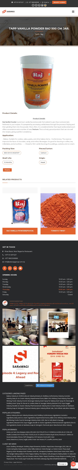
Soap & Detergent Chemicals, (40, 425)
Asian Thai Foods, (17, 459)
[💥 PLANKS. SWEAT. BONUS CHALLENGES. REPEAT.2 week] (20, 327)
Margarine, (30, 437)
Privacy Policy (8, 462)
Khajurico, (63, 456)
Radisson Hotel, (40, 449)
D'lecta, (20, 437)
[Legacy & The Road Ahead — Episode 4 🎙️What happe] (20, 364)
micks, (8, 432)
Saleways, (44, 459)
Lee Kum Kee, (15, 432)
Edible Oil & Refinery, (51, 398)
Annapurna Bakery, (57, 454)
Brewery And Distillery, (35, 415)
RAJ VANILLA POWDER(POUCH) (19, 231)
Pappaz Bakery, (34, 454)
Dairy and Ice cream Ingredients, (25, 418)
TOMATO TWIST (58, 231)
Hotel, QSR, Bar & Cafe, (45, 420)
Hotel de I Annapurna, (40, 451)
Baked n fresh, (24, 454)
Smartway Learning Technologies (54, 464)
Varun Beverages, (57, 446)
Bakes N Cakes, (68, 454)
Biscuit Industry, (30, 396)
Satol (60, 439)
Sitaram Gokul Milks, (28, 449)
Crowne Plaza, (62, 449)
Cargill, (25, 439)
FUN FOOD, (21, 435)
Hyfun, (28, 432)
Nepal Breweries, (35, 446)
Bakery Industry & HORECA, (15, 396)
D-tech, (45, 437)
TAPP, (25, 437)
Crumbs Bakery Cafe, (18, 456)
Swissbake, (14, 437)
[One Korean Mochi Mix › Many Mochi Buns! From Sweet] (58, 364)
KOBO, (59, 432)
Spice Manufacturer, (56, 425)
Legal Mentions (17, 462)
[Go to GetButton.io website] (73, 468)
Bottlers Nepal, (46, 446)
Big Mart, (50, 459)
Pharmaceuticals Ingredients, (61, 423)
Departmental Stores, (43, 418)
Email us (46, 2)
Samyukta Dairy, (16, 449)
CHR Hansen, (38, 437)
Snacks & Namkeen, (23, 425)
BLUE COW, (66, 432)
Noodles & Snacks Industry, (21, 406)
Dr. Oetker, (67, 435)
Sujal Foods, (27, 459)
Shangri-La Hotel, (51, 449)
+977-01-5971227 (19, 2)
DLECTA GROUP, (39, 435)
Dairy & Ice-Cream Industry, (21, 398)
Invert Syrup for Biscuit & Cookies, (23, 403)
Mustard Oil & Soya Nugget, (23, 423)
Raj (42, 34)
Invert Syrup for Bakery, (48, 401)
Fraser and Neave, (38, 439)
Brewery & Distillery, (42, 396)
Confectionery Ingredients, (52, 415)
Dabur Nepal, (43, 456)
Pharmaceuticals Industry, (38, 406)
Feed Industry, (62, 398)
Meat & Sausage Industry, (43, 403)
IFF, (45, 439)
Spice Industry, (41, 408)
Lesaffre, (50, 439)
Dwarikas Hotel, (52, 451)
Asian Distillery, (11, 446)
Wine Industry (70, 408)
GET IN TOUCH (8, 247)
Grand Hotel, (61, 451)
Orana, (21, 439)
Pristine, (47, 435)
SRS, (31, 432)
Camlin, (29, 439)
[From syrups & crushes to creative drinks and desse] (58, 327)
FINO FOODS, (29, 435)
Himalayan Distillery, (23, 446)
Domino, (55, 439)
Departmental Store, (37, 398)
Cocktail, (14, 435)
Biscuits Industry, (22, 415)
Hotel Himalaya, (17, 451)
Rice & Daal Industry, (54, 406)
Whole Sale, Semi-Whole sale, (56, 408)
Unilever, (36, 456)
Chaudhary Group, (54, 456)
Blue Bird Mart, (36, 459)
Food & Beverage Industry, (31, 401)
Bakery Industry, (11, 415)
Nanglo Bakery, (14, 454)
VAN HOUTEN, (38, 432)
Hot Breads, (29, 456)
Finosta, (61, 435)
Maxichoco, (15, 439)
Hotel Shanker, (28, 451)
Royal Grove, (54, 435)
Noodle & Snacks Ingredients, (42, 423)
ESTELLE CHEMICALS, (50, 432)
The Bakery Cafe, (45, 454)
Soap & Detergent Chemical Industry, (24, 408)
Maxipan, (23, 432)
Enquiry (7, 170)
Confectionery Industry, (56, 396)
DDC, (64, 446)
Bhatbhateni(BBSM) (59, 459)
